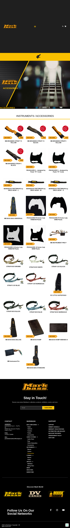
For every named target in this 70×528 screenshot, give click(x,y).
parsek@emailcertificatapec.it (13, 438)
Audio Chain (30, 439)
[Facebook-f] (51, 510)
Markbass (30, 463)
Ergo (28, 441)
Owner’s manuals (54, 427)
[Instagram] (57, 510)
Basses (29, 449)
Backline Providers (54, 433)
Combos (29, 431)
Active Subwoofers (32, 443)
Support (51, 424)
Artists (29, 461)
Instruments (31, 447)
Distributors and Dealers (56, 431)
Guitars (29, 451)
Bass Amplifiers (32, 424)
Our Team (51, 437)
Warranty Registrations (56, 429)
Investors (30, 470)
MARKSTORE (30, 472)
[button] (35, 26)
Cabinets (29, 428)
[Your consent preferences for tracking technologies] (67, 525)
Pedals (29, 433)
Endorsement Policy (55, 435)
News (28, 467)
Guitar (29, 459)
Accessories (30, 435)
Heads (29, 427)
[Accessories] (38, 56)
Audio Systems (31, 437)
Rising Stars (30, 465)
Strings (29, 455)
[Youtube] (63, 510)
